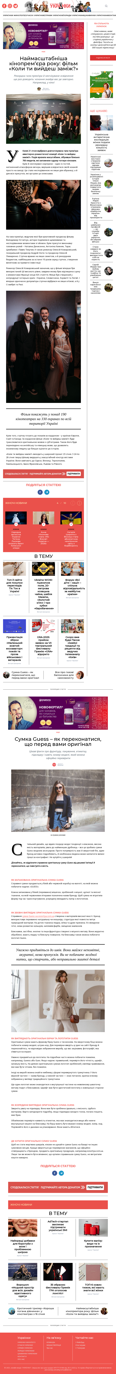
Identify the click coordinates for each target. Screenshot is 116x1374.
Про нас (50, 1348)
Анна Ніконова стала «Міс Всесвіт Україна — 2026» (43, 538)
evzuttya (42, 916)
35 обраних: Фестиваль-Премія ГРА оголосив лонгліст (58, 1289)
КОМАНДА (51, 1342)
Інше (43, 51)
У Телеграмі (80, 1348)
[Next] (79, 503)
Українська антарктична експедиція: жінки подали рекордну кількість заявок (101, 142)
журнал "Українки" (14, 595)
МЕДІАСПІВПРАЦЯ (54, 1345)
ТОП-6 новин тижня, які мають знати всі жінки (93, 1287)
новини (16, 529)
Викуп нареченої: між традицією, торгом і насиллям (95, 287)
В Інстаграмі (80, 1345)
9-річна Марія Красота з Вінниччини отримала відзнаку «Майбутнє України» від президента (96, 208)
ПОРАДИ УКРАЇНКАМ (73, 15)
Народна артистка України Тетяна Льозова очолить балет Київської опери (16, 540)
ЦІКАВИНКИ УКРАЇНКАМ (96, 15)
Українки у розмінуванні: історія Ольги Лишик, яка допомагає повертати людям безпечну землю (96, 184)
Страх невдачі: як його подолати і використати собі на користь (96, 253)
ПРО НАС (21, 1359)
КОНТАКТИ (22, 1356)
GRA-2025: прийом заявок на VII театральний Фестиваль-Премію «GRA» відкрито (43, 646)
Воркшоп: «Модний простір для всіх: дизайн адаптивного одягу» (23, 1290)
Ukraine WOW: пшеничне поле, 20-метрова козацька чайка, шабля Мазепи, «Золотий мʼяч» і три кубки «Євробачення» (44, 594)
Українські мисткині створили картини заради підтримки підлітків (95, 163)
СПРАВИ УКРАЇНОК (53, 15)
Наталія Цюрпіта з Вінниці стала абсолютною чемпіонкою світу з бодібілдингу (71, 539)
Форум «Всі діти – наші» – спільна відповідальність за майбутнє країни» (74, 587)
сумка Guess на (30, 916)
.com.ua (50, 916)
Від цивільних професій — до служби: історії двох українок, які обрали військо (96, 232)
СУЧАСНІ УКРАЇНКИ (34, 15)
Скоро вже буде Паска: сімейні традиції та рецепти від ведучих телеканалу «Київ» (72, 647)
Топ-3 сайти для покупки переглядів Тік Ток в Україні (14, 585)
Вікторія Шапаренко (46, 89)
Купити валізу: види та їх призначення (93, 1243)
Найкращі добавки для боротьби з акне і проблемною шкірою (23, 1246)
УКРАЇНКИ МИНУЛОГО (14, 15)
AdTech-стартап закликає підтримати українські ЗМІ (58, 1225)
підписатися (103, 58)
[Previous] (73, 503)
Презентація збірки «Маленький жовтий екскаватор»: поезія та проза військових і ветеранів (14, 648)
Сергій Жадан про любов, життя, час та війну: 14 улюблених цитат (95, 271)
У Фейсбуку (80, 1342)
